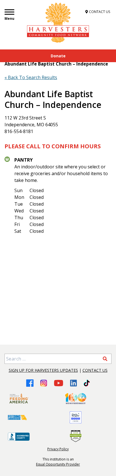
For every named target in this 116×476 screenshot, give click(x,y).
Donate (58, 55)
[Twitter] (86, 383)
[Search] (105, 358)
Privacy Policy (58, 449)
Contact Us (95, 370)
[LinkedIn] (73, 383)
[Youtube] (58, 383)
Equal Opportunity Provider (58, 464)
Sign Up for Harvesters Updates (43, 370)
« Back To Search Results (31, 77)
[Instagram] (43, 383)
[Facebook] (30, 383)
